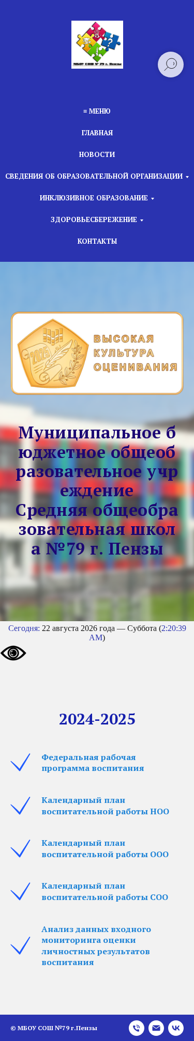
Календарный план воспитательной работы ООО (105, 844)
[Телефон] (136, 1024)
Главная (97, 132)
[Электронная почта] (156, 1024)
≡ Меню (97, 111)
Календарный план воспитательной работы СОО (104, 887)
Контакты (97, 241)
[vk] (176, 1024)
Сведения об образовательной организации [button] (94, 176)
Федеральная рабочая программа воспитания (92, 759)
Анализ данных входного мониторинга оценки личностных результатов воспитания (96, 942)
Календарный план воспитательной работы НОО (105, 802)
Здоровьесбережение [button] (94, 219)
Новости (97, 154)
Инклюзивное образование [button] (94, 197)
